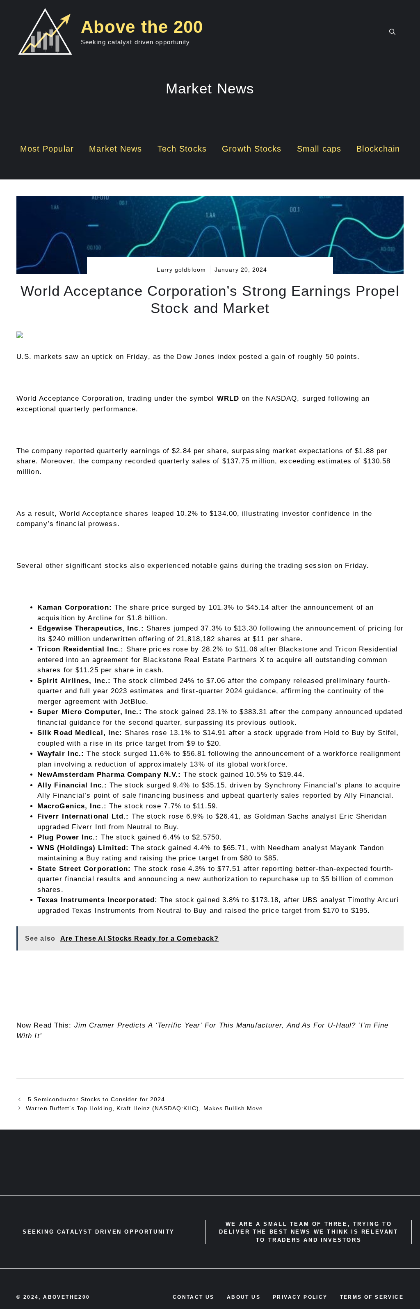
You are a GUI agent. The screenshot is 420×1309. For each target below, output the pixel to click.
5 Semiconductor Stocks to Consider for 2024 (95, 1099)
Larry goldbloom (181, 269)
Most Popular (47, 148)
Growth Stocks (251, 148)
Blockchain (378, 148)
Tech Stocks (182, 148)
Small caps (319, 148)
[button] (392, 32)
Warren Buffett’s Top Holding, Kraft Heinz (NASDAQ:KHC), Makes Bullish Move (144, 1108)
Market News (115, 148)
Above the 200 (142, 26)
